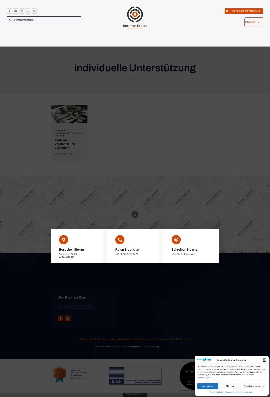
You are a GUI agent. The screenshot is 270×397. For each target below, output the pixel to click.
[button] (264, 360)
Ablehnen (230, 386)
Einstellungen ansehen (254, 386)
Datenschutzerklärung (234, 392)
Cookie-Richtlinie (217, 392)
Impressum (248, 392)
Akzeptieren (207, 386)
